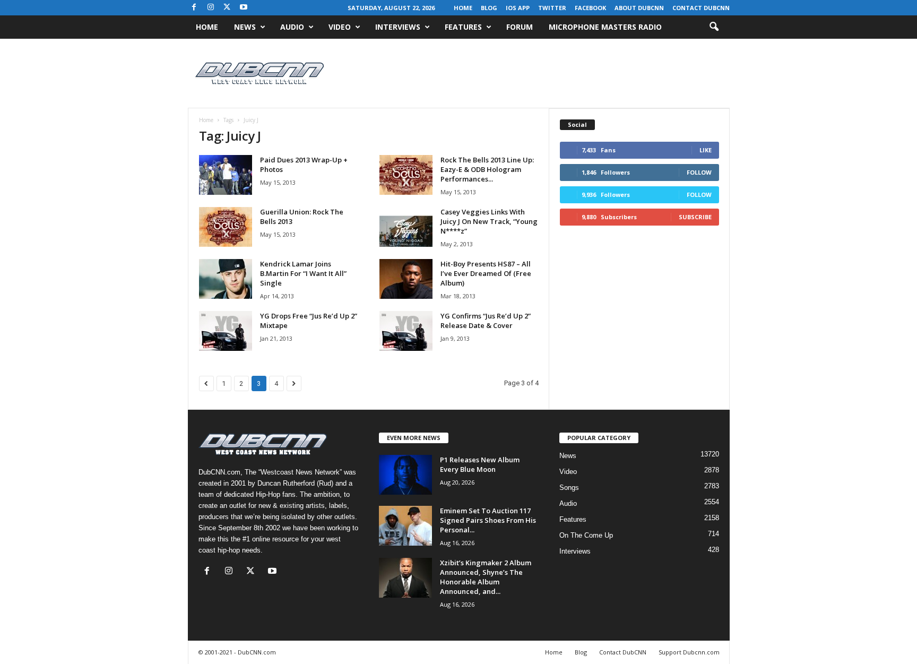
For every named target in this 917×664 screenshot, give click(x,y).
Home (463, 8)
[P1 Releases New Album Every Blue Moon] (405, 475)
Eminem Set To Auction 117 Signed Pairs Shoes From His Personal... (488, 520)
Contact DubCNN (701, 8)
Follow (699, 172)
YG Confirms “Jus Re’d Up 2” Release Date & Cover (485, 320)
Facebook (590, 8)
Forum (519, 27)
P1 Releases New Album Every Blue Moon (480, 464)
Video (339, 27)
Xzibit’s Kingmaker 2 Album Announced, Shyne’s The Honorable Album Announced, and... (485, 577)
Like (705, 150)
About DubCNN (639, 8)
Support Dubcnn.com (689, 652)
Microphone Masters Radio (605, 27)
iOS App (518, 8)
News (245, 27)
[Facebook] (194, 7)
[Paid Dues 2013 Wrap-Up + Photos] (225, 175)
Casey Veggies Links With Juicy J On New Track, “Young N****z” (489, 221)
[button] (713, 27)
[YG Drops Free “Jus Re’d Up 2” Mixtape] (225, 331)
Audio (292, 27)
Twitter (552, 8)
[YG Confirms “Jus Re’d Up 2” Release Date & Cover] (405, 331)
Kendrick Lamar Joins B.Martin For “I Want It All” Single (303, 273)
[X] (227, 7)
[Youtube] (243, 7)
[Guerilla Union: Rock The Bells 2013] (225, 227)
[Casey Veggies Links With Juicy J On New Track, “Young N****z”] (405, 227)
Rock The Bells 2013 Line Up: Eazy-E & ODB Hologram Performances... (487, 169)
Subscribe (695, 217)
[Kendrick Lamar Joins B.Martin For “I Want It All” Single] (225, 279)
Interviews (397, 27)
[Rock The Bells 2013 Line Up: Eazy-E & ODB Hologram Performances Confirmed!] (405, 175)
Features (463, 27)
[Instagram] (210, 7)
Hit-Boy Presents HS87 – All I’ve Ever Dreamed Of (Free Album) (485, 273)
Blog (489, 8)
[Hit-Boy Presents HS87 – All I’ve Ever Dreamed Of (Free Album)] (405, 279)
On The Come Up (586, 535)
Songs (569, 487)
